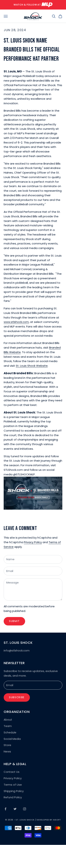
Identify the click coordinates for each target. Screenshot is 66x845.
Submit (14, 621)
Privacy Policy (33, 542)
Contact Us (11, 772)
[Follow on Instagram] (24, 809)
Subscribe (17, 697)
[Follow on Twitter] (15, 809)
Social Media (12, 739)
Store (7, 745)
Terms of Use (13, 785)
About (8, 719)
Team (8, 726)
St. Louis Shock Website (32, 366)
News (7, 751)
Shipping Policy (14, 791)
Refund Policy (13, 797)
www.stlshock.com (16, 322)
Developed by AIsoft (49, 819)
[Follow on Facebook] (5, 809)
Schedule (10, 732)
